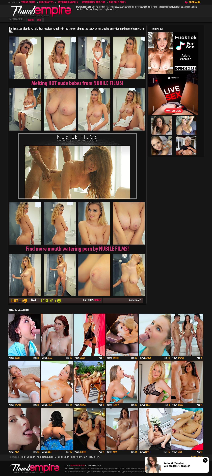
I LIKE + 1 (18, 300)
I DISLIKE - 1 (50, 300)
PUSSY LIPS (94, 457)
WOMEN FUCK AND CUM (93, 2)
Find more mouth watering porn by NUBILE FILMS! (77, 249)
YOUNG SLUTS (28, 2)
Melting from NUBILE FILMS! (77, 84)
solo (39, 20)
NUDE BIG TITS (46, 2)
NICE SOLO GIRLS (117, 2)
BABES (97, 300)
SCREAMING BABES (46, 457)
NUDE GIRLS (63, 457)
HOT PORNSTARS (79, 457)
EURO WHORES (28, 457)
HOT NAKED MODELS (67, 2)
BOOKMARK (194, 2)
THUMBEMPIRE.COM (77, 465)
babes (31, 20)
